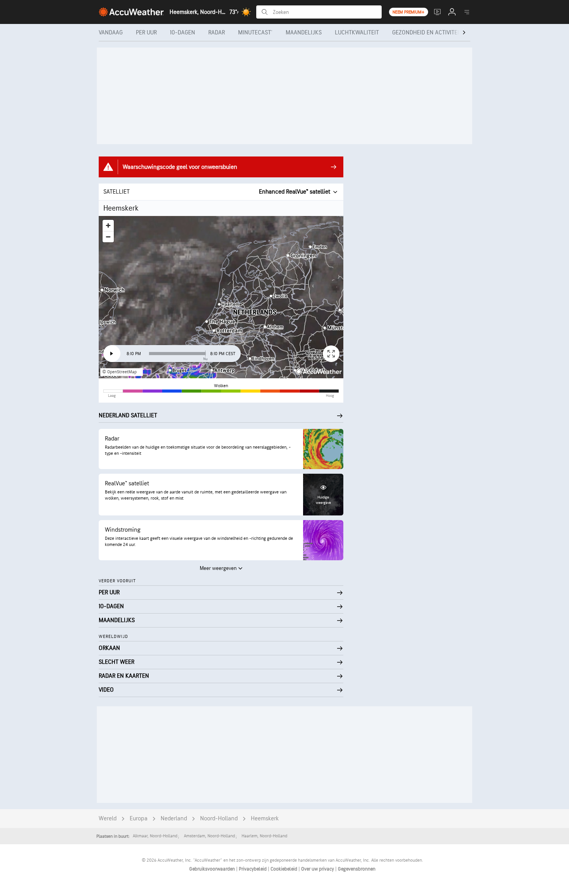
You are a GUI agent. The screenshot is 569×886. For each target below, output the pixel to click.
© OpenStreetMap (119, 372)
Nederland (174, 818)
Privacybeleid (253, 869)
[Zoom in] (108, 225)
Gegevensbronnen (356, 869)
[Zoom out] (108, 236)
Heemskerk (265, 818)
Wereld (108, 818)
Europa (138, 818)
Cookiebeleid (284, 869)
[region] (221, 297)
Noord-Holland (219, 818)
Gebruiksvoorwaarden (212, 869)
